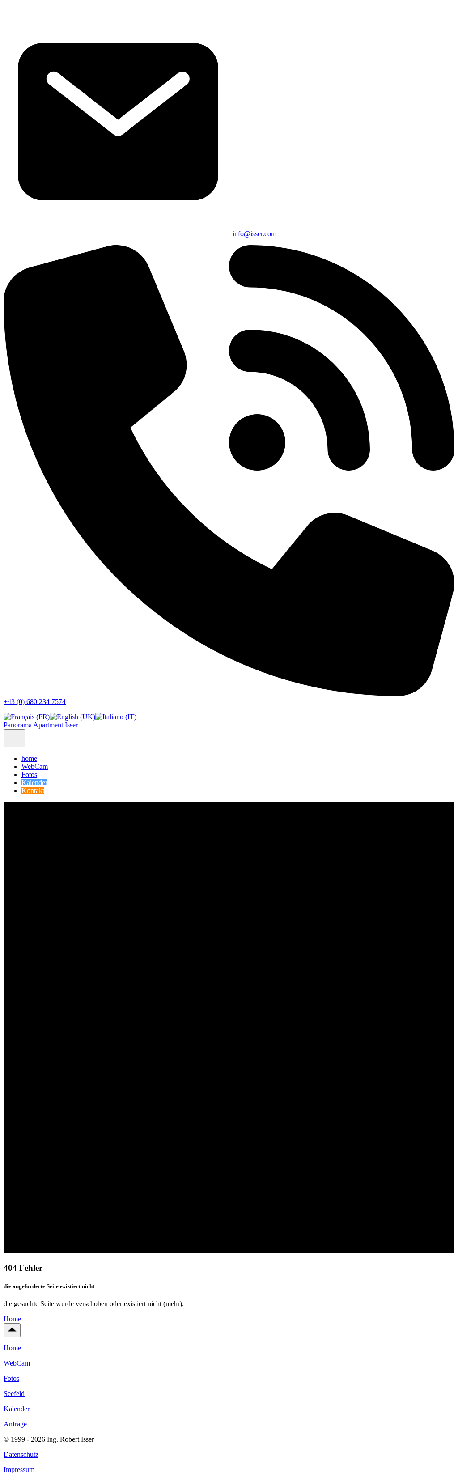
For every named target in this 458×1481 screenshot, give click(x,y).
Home (12, 1319)
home (29, 758)
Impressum (19, 1469)
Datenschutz (21, 1454)
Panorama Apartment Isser (41, 725)
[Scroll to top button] (12, 1330)
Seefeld (14, 1393)
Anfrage (15, 1424)
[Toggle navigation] (14, 738)
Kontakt (32, 790)
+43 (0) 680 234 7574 (35, 701)
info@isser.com (254, 234)
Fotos (29, 774)
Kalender (34, 782)
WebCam (34, 766)
